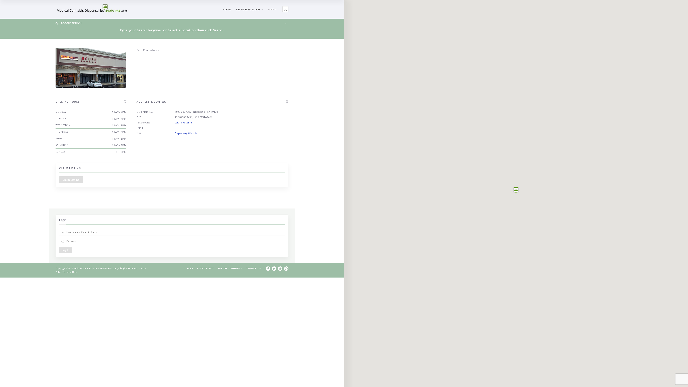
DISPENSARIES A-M (248, 9)
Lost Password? (228, 250)
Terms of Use (69, 272)
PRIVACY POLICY (205, 268)
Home (190, 268)
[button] (285, 9)
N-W (271, 9)
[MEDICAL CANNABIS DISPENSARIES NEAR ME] (92, 9)
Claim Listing (71, 179)
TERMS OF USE (253, 268)
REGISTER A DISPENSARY (230, 268)
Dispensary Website (186, 133)
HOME (227, 9)
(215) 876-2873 (183, 122)
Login (62, 220)
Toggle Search (71, 23)
